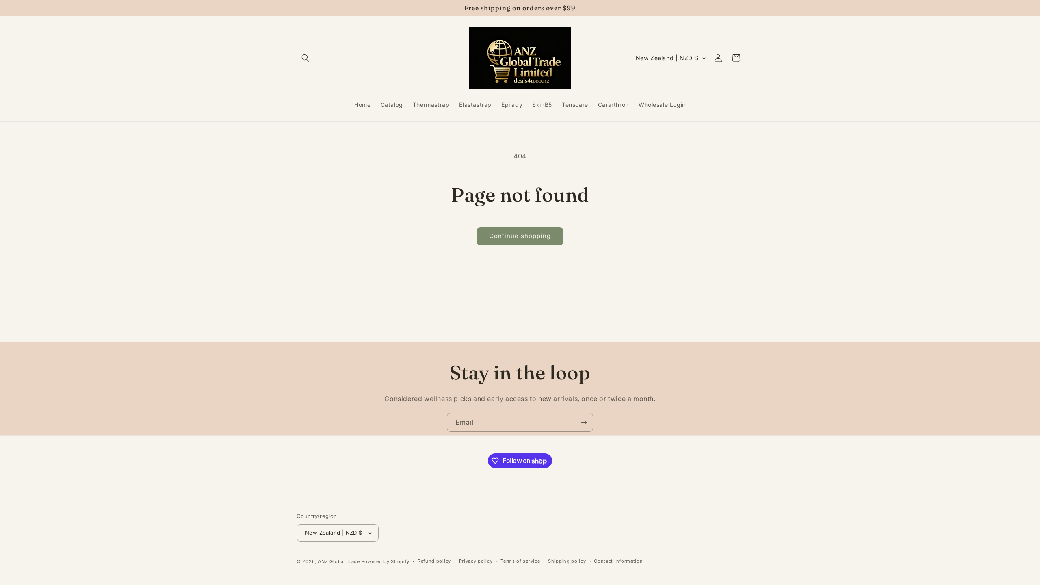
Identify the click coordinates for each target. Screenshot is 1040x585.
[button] (305, 58)
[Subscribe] (584, 422)
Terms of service (520, 561)
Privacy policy (476, 561)
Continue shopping (520, 236)
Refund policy (434, 561)
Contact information (618, 561)
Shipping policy (567, 561)
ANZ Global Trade (339, 561)
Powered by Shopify (386, 561)
